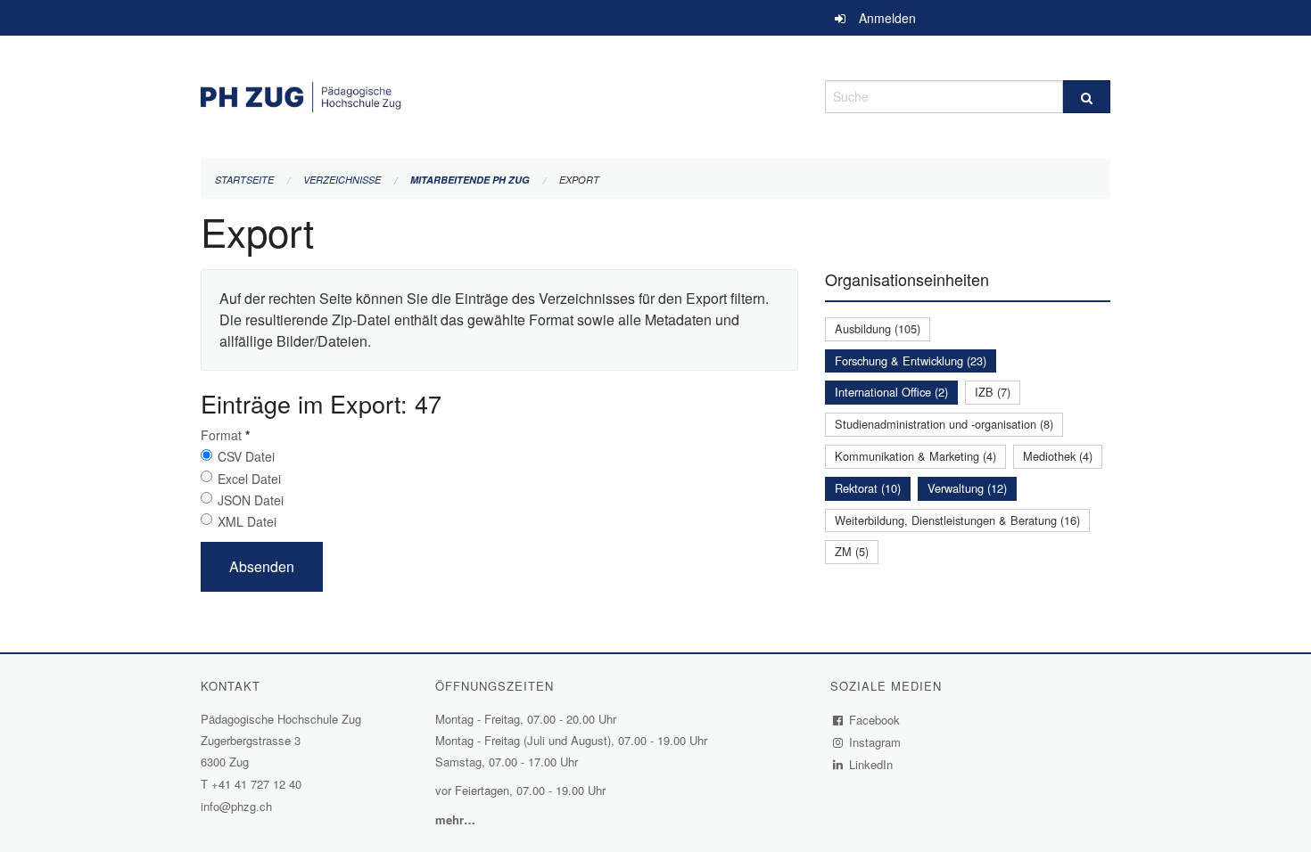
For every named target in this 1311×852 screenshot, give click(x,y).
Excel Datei (249, 478)
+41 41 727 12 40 (256, 783)
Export (579, 179)
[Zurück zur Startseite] (499, 94)
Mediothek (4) (1057, 455)
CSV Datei (246, 456)
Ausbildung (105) (877, 328)
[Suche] (1086, 96)
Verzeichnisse (342, 179)
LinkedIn (871, 764)
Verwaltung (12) (967, 487)
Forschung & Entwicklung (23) (910, 360)
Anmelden (887, 18)
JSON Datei (251, 500)
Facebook (874, 719)
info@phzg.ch (236, 806)
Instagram (875, 741)
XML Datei (247, 521)
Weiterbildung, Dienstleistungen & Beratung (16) (957, 520)
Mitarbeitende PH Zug (470, 179)
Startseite (244, 179)
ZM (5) (852, 551)
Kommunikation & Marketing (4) (915, 455)
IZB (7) (992, 391)
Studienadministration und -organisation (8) (944, 423)
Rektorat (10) (868, 487)
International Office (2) (891, 391)
